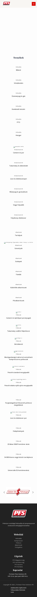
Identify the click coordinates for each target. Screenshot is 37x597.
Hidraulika (18, 538)
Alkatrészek (18, 545)
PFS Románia (18, 567)
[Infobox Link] (18, 67)
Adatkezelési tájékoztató (18, 588)
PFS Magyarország (18, 560)
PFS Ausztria (18, 564)
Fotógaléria (18, 547)
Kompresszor (18, 541)
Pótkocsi (18, 543)
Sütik (12, 592)
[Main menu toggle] (34, 4)
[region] (18, 34)
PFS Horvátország (18, 562)
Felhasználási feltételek (18, 590)
